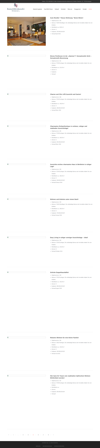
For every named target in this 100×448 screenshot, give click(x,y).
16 (38, 434)
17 (43, 434)
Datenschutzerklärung (59, 446)
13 (23, 434)
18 (48, 434)
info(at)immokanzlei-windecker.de (65, 1)
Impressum (38, 446)
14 (28, 434)
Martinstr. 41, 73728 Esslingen (84, 1)
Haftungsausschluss (47, 446)
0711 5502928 (49, 1)
